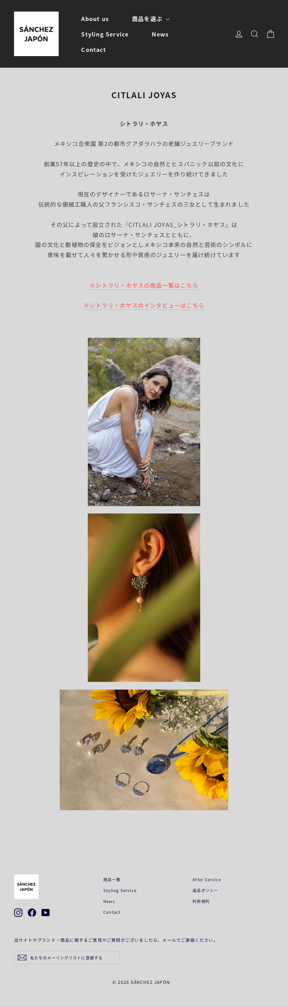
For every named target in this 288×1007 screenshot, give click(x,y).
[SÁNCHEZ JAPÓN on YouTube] (45, 912)
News (160, 34)
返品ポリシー (205, 890)
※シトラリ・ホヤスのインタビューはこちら (144, 305)
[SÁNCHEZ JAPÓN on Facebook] (32, 912)
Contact (93, 49)
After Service (206, 879)
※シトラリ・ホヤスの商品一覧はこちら (144, 285)
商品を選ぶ (148, 18)
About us (95, 18)
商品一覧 (111, 879)
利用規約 (201, 901)
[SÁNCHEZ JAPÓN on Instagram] (18, 912)
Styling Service (105, 34)
